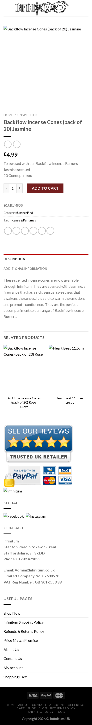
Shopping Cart (15, 677)
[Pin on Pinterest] (42, 231)
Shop (32, 708)
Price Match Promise (21, 640)
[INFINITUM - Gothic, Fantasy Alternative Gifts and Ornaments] (42, 8)
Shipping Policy (41, 711)
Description (14, 259)
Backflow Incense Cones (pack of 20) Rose (24, 400)
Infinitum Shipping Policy (24, 622)
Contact (39, 705)
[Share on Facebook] (16, 231)
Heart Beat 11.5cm (69, 398)
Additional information (25, 269)
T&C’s (60, 711)
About (23, 705)
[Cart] (86, 8)
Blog (43, 708)
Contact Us (13, 658)
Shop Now (12, 613)
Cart (21, 708)
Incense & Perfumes (23, 220)
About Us (11, 649)
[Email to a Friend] (33, 231)
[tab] (46, 259)
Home (8, 115)
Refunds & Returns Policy (24, 631)
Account (57, 705)
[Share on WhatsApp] (8, 231)
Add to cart (45, 188)
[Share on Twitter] (25, 231)
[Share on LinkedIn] (50, 231)
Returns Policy (62, 708)
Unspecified (27, 115)
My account (13, 667)
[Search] (76, 8)
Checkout (76, 705)
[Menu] (8, 8)
